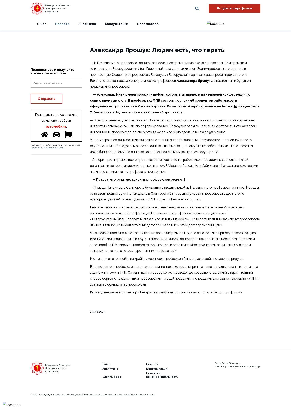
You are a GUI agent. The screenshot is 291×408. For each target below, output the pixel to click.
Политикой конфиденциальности (47, 148)
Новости (62, 24)
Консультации (116, 24)
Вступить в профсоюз (234, 8)
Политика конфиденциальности (162, 375)
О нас (41, 24)
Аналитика (87, 24)
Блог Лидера (148, 24)
